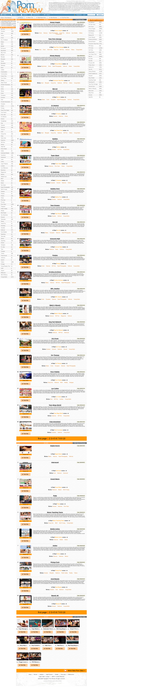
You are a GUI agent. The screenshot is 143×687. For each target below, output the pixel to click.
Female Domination (5, 101)
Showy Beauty (55, 55)
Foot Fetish (3, 112)
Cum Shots (3, 78)
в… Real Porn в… (59, 645)
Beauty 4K (55, 595)
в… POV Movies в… (35, 662)
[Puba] (25, 503)
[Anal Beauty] (25, 586)
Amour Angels (55, 22)
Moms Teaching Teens (55, 512)
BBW (2, 44)
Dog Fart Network (55, 322)
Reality (66, 382)
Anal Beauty (55, 579)
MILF (61, 382)
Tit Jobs (3, 247)
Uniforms (62, 249)
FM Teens (91, 45)
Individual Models (5, 153)
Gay (2, 123)
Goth (2, 131)
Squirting (3, 240)
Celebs (2, 69)
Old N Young (66, 489)
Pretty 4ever (92, 65)
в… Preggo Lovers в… (22, 662)
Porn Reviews (8, 17)
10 (64, 438)
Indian (2, 151)
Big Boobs (44, 66)
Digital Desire (55, 446)
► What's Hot (29, 17)
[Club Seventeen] (25, 429)
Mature (59, 489)
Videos (80, 33)
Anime (2, 35)
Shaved (65, 349)
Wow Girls (91, 90)
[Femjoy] (25, 262)
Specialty (3, 236)
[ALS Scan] (25, 346)
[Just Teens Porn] (25, 129)
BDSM (2, 46)
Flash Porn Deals (5, 110)
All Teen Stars (92, 24)
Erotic (40, 33)
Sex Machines (4, 215)
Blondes (3, 57)
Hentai (2, 144)
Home (4, 14)
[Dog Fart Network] (25, 329)
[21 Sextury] (25, 113)
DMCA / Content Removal (58, 676)
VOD (2, 268)
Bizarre (2, 54)
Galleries (25, 14)
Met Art (55, 89)
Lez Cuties (55, 388)
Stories (2, 242)
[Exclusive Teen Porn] (25, 79)
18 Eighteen (91, 22)
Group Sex (53, 83)
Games (2, 118)
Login (84, 14)
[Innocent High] (25, 246)
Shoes (2, 221)
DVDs (2, 89)
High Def (3, 146)
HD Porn (62, 49)
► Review (20, 17)
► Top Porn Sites (64, 17)
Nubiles (55, 139)
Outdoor (3, 191)
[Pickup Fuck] (25, 569)
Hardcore (56, 49)
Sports (2, 238)
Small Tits (62, 33)
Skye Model (91, 77)
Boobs (2, 61)
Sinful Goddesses (93, 73)
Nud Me (90, 60)
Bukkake (3, 65)
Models (48, 14)
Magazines (63, 316)
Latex (2, 159)
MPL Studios (55, 288)
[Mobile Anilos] (25, 536)
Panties (3, 193)
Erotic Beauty (92, 37)
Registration (79, 14)
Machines (3, 170)
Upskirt (2, 259)
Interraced (55, 462)
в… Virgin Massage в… (23, 629)
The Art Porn (92, 86)
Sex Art (55, 222)
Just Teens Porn (55, 122)
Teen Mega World (55, 405)
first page (42, 438)
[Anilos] (25, 553)
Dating (2, 80)
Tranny (2, 253)
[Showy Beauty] (25, 63)
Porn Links (63, 674)
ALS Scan (55, 338)
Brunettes (3, 63)
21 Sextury (55, 105)
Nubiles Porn (55, 189)
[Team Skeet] (25, 163)
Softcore (68, 33)
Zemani (90, 95)
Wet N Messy (4, 274)
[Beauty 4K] (25, 603)
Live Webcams (4, 168)
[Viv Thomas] (25, 362)
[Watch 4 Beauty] (25, 312)
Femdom (3, 104)
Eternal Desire (92, 41)
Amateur (54, 149)
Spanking (3, 234)
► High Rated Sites (41, 17)
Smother (3, 227)
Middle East (4, 176)
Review (15, 14)
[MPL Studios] (25, 296)
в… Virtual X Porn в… (73, 629)
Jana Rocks (91, 52)
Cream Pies (4, 76)
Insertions (3, 155)
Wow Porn (91, 92)
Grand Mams (55, 479)
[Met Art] (25, 96)
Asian (2, 37)
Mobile (61, 539)
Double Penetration (5, 84)
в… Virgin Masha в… (35, 629)
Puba (55, 496)
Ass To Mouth (4, 39)
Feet (2, 99)
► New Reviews (53, 17)
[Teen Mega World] (25, 412)
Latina (2, 161)
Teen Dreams (55, 205)
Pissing (2, 202)
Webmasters (71, 674)
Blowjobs (47, 83)
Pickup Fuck (55, 562)
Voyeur (2, 270)
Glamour (45, 33)
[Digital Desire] (25, 453)
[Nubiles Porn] (25, 196)
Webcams (3, 272)
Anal (40, 49)
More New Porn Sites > (76, 671)
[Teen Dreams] (25, 212)
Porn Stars (57, 166)
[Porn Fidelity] (25, 379)
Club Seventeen (55, 422)
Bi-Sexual (3, 48)
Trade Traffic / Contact (44, 676)
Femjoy (55, 255)
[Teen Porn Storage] (25, 46)
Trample (3, 251)
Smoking (3, 225)
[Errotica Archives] (25, 279)
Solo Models (75, 33)
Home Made (4, 148)
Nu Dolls (91, 58)
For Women (3, 116)
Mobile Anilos (55, 529)
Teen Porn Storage (55, 39)
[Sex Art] (25, 229)
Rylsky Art (91, 67)
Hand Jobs (49, 49)
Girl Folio (91, 50)
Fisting (2, 108)
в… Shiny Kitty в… (22, 645)
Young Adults (59, 34)
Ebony (2, 91)
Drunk (2, 86)
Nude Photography (53, 33)
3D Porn (3, 29)
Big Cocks (3, 52)
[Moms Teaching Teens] (25, 519)
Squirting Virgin (92, 80)
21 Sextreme (55, 172)
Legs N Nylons (4, 163)
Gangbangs (3, 121)
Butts (2, 67)
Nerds (56, 249)
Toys (2, 249)
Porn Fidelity (55, 372)
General (55, 116)
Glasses (3, 129)
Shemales (3, 219)
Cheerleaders (4, 72)
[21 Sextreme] (25, 179)
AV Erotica (91, 33)
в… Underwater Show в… (47, 629)
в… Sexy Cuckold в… (35, 645)
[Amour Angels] (25, 29)
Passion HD (91, 63)
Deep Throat (4, 82)
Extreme (54, 349)
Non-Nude (3, 185)
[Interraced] (25, 469)
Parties (2, 195)
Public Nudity (64, 573)
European (53, 99)
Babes (43, 99)
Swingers (71, 382)
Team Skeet (55, 155)
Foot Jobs (3, 114)
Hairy (2, 136)
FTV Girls (91, 48)
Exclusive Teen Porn (55, 72)
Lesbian (61, 399)
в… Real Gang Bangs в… (72, 645)
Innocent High (55, 239)
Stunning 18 (91, 82)
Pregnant (3, 206)
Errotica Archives (55, 272)
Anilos (55, 545)
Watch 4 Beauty (54, 305)
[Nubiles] (25, 146)
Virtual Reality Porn (5, 266)
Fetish (2, 106)
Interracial (66, 332)
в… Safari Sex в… (47, 645)
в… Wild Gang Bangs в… (60, 629)
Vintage (3, 264)
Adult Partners (36, 14)
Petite (2, 198)
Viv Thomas (55, 355)
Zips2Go (91, 97)
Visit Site (26, 34)
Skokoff (90, 75)
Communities (4, 74)
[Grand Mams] (25, 486)
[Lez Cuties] (25, 396)
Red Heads (3, 212)
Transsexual (4, 255)
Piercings (3, 200)
